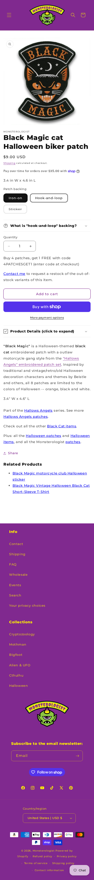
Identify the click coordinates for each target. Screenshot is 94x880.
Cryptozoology (22, 634)
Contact (16, 544)
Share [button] (13, 453)
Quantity (10, 237)
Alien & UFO (20, 665)
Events (15, 585)
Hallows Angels (38, 410)
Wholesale (18, 575)
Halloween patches (43, 436)
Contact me (14, 273)
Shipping (9, 163)
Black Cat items (61, 426)
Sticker (18, 210)
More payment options (47, 317)
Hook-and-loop (49, 198)
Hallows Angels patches (25, 416)
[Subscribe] (78, 756)
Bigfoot (15, 655)
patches (72, 442)
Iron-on (15, 198)
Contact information (49, 870)
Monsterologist (44, 850)
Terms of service (36, 863)
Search (15, 595)
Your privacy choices (27, 606)
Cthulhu (16, 675)
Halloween (18, 686)
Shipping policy (63, 863)
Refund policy (42, 856)
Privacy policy (67, 856)
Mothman (17, 644)
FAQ (13, 564)
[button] (9, 15)
